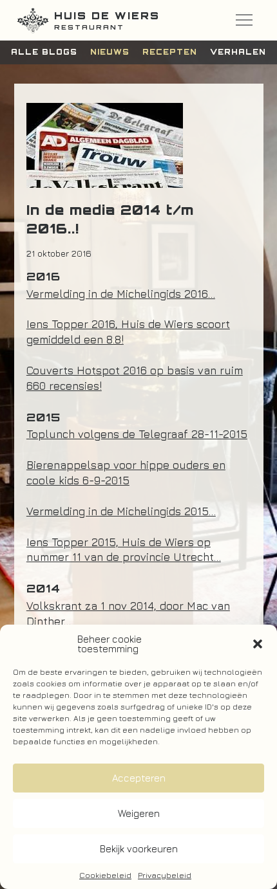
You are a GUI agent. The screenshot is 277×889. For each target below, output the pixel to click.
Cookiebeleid (105, 875)
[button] (257, 643)
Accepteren (139, 778)
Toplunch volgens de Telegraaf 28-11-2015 (136, 434)
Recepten (169, 52)
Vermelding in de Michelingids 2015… (121, 511)
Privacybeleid (164, 875)
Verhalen (238, 52)
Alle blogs (44, 52)
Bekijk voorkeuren (139, 848)
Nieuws (109, 52)
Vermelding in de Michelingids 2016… (120, 294)
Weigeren (139, 813)
